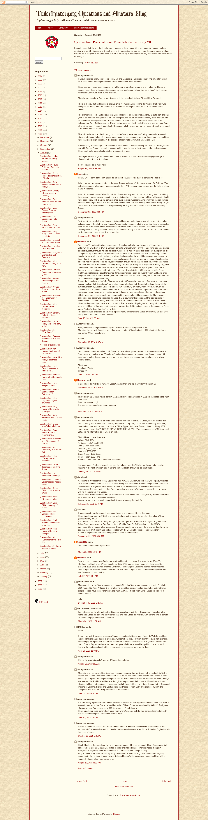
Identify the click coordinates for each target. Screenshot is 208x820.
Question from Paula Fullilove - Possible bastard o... (49, 167)
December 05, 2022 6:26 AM (90, 603)
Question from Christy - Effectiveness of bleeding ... (50, 193)
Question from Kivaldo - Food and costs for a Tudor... (50, 289)
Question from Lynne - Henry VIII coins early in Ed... (50, 323)
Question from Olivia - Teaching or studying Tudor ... (50, 467)
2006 (40, 585)
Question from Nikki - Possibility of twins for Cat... (50, 449)
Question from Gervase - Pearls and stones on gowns (50, 272)
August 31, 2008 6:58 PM (89, 169)
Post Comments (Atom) (130, 795)
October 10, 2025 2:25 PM (89, 736)
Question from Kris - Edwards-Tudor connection (48, 513)
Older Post (166, 781)
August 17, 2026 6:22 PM (89, 763)
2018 (40, 95)
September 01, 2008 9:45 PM (91, 236)
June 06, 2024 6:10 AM (88, 693)
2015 (40, 107)
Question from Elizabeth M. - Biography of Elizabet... (50, 297)
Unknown (81, 242)
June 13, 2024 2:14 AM (88, 717)
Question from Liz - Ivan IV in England (50, 247)
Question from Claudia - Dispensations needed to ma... (50, 481)
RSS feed (43, 602)
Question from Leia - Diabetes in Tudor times (49, 218)
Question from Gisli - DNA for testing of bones (49, 505)
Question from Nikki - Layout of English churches (49, 400)
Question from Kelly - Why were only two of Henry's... (50, 184)
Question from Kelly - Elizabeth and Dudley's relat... (51, 417)
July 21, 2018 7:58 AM (88, 374)
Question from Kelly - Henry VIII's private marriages (49, 409)
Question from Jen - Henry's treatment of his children (50, 351)
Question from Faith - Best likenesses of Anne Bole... (49, 368)
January (44, 576)
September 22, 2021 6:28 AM (91, 536)
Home (39, 28)
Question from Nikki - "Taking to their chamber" (49, 458)
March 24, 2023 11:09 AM (89, 621)
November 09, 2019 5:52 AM (90, 387)
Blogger (116, 814)
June (42, 557)
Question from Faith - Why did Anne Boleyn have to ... (50, 201)
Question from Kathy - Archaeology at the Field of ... (49, 280)
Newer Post (82, 781)
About (50, 28)
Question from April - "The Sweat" (49, 331)
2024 (40, 76)
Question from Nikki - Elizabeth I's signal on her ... (50, 263)
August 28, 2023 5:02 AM (89, 664)
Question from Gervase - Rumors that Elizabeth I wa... (51, 376)
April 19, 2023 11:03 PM (88, 651)
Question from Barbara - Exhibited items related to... (50, 315)
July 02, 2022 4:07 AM (88, 576)
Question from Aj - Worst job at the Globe (50, 547)
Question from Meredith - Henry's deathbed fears (51, 359)
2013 (40, 115)
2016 (40, 103)
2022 (40, 80)
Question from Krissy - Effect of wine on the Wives (50, 490)
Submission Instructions (84, 28)
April (42, 565)
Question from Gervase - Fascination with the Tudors (50, 338)
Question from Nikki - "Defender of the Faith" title (51, 539)
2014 (40, 111)
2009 (40, 130)
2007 (40, 581)
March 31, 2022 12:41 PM (89, 552)
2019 (40, 91)
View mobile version (124, 786)
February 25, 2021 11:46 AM (90, 504)
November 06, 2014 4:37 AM (90, 342)
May (42, 561)
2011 (40, 122)
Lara (79, 174)
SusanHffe (82, 542)
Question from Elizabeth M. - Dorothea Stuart (50, 241)
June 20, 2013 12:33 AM (89, 318)
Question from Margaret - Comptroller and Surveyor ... (51, 254)
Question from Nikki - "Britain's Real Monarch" (49, 306)
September (45, 149)
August (43, 153)
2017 (40, 99)
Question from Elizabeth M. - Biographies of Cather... (50, 441)
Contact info (64, 28)
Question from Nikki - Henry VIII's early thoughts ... (49, 531)
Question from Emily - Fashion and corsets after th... (50, 522)
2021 (40, 84)
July (42, 553)
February (44, 572)
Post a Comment (85, 768)
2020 (40, 88)
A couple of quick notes (50, 345)
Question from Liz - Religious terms (48, 384)
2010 (40, 126)
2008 (40, 134)
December (45, 137)
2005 (40, 589)
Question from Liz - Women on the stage (50, 474)
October (44, 145)
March (43, 569)
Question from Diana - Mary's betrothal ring (50, 425)
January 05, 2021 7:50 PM (89, 472)
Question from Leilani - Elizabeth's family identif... (50, 158)
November (45, 141)
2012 (40, 118)
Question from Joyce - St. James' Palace (49, 498)
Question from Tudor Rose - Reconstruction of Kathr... (51, 175)
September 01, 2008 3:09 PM (91, 212)
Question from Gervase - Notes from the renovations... (50, 432)
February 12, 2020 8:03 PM (90, 411)
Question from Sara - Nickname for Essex (50, 226)
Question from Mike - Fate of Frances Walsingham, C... (49, 210)
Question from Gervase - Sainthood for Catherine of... (50, 391)
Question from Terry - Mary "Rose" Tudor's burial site (50, 233)
